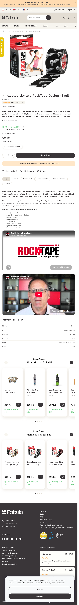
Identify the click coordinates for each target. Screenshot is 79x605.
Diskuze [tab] (7, 184)
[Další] (6, 362)
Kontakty (43, 511)
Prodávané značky (46, 520)
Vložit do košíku (45, 155)
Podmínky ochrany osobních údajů (13, 559)
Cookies (5, 561)
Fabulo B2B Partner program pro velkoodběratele (56, 528)
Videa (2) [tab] (16, 179)
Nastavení (40, 589)
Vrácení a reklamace (59, 179)
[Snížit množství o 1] (4, 155)
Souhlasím (39, 596)
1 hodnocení (19, 102)
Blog (41, 517)
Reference (43, 522)
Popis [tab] (6, 179)
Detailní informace (8, 121)
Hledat (48, 17)
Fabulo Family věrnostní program (51, 525)
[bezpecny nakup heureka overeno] (43, 535)
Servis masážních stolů (10, 553)
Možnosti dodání (10, 133)
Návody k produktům (9, 564)
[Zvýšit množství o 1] (12, 155)
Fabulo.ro (29, 10)
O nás (42, 514)
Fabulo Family (27, 163)
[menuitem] (6, 26)
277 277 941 (10, 521)
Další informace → (65, 4)
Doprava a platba (42, 179)
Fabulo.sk (8, 10)
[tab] (35, 421)
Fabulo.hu (18, 10)
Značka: (8, 107)
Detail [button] (18, 405)
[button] (13, 408)
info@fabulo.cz (11, 526)
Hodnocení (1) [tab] (27, 179)
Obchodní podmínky (9, 556)
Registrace (71, 10)
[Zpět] (71, 362)
